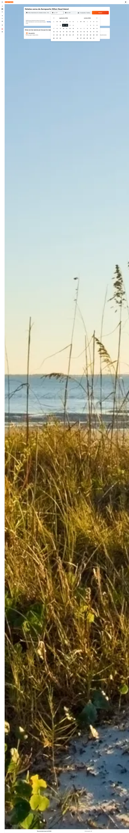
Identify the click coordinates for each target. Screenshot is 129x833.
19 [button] (69, 31)
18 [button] (66, 31)
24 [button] (63, 35)
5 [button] (77, 28)
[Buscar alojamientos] (2, 9)
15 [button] (57, 31)
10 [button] (63, 28)
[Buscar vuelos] (2, 6)
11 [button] (66, 28)
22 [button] (57, 35)
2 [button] (60, 25)
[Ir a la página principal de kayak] (9, 2)
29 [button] (57, 38)
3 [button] (63, 25)
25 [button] (66, 35)
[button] (2, 2)
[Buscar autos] (2, 11)
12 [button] (69, 28)
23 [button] (60, 35)
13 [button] (73, 28)
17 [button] (63, 31)
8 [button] (87, 28)
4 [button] (66, 25)
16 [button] (60, 31)
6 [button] (73, 25)
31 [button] (93, 38)
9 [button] (60, 28)
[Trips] (2, 25)
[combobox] (39, 13)
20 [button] (73, 31)
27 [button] (73, 35)
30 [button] (60, 38)
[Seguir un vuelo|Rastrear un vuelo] (2, 18)
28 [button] (53, 38)
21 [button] (53, 35)
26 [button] (70, 35)
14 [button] (53, 31)
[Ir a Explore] (2, 15)
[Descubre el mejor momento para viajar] (2, 21)
